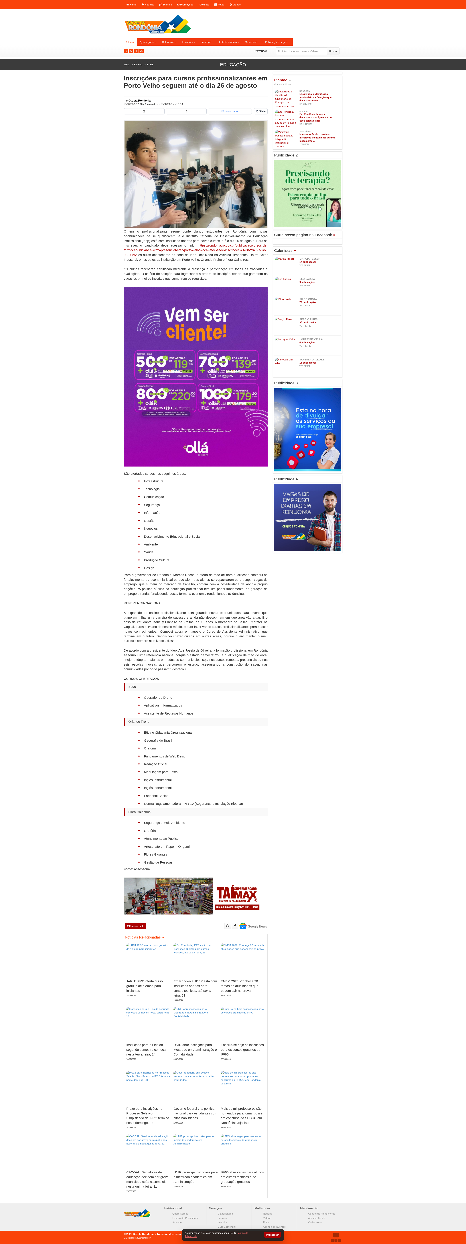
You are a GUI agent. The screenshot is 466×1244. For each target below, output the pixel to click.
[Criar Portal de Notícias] (335, 1237)
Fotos (220, 4)
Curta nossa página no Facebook (304, 235)
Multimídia (262, 1208)
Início (126, 64)
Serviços (215, 1208)
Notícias (149, 4)
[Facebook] (136, 51)
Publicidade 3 (286, 383)
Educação (233, 64)
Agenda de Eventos (274, 1226)
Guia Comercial (227, 1226)
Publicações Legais (276, 42)
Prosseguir (272, 1235)
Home (133, 4)
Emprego (206, 42)
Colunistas (168, 42)
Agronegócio (146, 42)
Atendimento (309, 1208)
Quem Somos (180, 1213)
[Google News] (253, 926)
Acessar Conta (316, 1218)
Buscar (333, 51)
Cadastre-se (315, 1222)
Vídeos (236, 4)
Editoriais (187, 42)
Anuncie (177, 1222)
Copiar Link (136, 925)
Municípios (251, 42)
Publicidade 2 (286, 155)
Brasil (150, 64)
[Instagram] (126, 51)
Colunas (204, 4)
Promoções (186, 4)
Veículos (222, 1222)
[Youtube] (141, 51)
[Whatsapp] (131, 51)
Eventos (167, 4)
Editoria (138, 64)
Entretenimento (228, 42)
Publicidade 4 (286, 479)
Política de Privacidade (185, 1218)
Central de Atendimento (321, 1213)
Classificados (225, 1213)
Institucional (173, 1208)
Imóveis (222, 1218)
